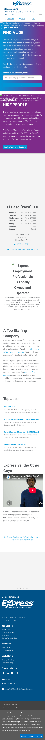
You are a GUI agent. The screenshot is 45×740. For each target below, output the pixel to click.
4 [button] (27, 589)
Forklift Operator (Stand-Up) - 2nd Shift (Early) (21, 419)
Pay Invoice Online (7, 650)
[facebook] (3, 673)
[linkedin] (8, 673)
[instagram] (16, 673)
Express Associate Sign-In (10, 638)
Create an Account (8, 632)
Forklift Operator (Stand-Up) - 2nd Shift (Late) (21, 432)
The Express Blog (7, 663)
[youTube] (12, 673)
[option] (22, 569)
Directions (10, 19)
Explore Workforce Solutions (15, 147)
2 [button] (21, 589)
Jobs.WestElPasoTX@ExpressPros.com (23, 249)
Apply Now (5, 635)
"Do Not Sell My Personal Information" (16, 730)
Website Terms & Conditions (11, 708)
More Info (39, 736)
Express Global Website (10, 704)
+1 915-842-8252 (22, 244)
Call (33, 19)
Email (23, 19)
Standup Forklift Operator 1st (15, 444)
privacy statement (7, 719)
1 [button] (18, 589)
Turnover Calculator (8, 660)
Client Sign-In (6, 647)
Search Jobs (6, 630)
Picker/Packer (9, 407)
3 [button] (24, 589)
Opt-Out (31, 736)
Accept (23, 736)
